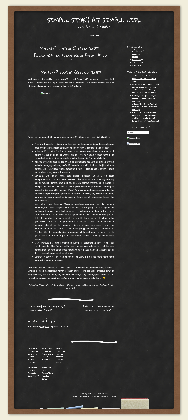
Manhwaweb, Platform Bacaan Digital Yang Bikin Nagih (47, 373)
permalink (70, 288)
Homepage (94, 35)
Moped (135, 57)
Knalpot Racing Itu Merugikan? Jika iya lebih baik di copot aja (144, 98)
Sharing (94, 285)
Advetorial (136, 51)
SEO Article (136, 60)
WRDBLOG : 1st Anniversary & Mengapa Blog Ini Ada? (97, 308)
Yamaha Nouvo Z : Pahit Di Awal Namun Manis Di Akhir (144, 79)
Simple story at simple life (94, 20)
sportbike (136, 65)
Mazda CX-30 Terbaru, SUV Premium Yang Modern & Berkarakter (47, 354)
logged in (44, 326)
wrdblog (60, 285)
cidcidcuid (136, 104)
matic (134, 54)
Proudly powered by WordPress (94, 393)
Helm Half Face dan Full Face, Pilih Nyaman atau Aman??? (48, 308)
